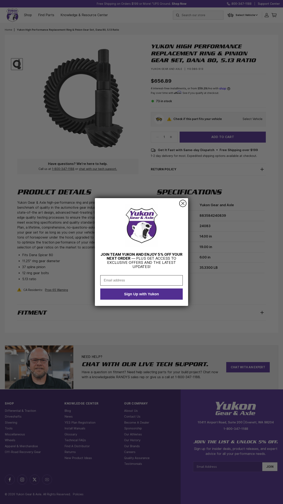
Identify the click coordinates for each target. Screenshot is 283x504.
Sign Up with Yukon (141, 294)
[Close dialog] (182, 203)
